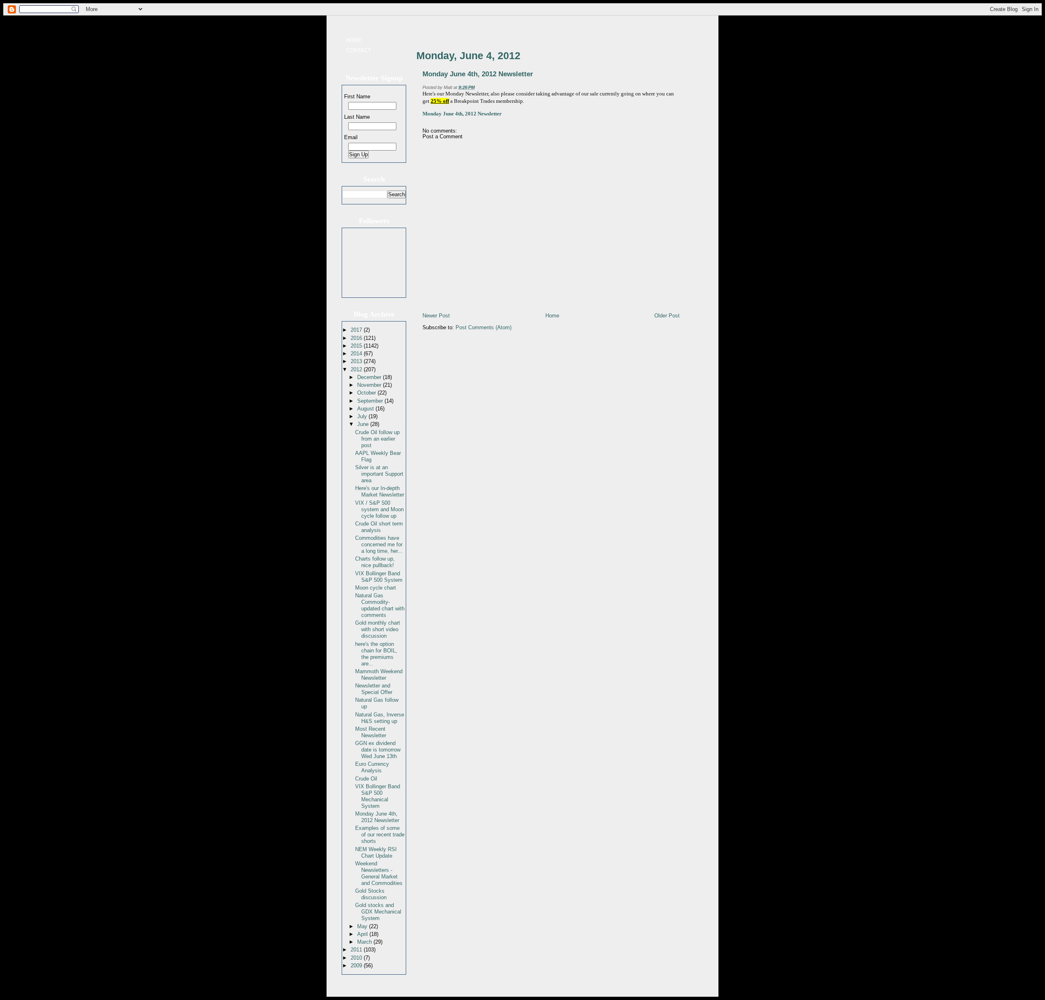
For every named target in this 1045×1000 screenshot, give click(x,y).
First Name (357, 96)
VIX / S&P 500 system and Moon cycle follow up (379, 509)
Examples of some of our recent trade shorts (380, 834)
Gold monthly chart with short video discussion (377, 629)
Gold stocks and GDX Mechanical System (378, 911)
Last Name (357, 117)
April (363, 934)
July (363, 416)
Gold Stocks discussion (371, 894)
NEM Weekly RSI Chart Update (376, 852)
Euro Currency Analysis (372, 767)
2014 (357, 353)
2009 (357, 965)
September (371, 401)
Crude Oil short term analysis (379, 527)
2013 (357, 361)
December (370, 377)
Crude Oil (366, 779)
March (365, 942)
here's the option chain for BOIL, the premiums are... (376, 654)
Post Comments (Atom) (483, 327)
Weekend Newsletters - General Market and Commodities (378, 873)
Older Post (667, 316)
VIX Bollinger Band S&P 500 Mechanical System (377, 796)
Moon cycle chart (375, 588)
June (363, 424)
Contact (358, 50)
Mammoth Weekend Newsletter (378, 674)
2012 (357, 369)
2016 (357, 338)
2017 (357, 330)
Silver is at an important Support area (379, 473)
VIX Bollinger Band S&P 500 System (378, 576)
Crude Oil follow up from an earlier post (377, 438)
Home (354, 40)
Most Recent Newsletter (370, 732)
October (367, 393)
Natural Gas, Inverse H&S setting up (379, 718)
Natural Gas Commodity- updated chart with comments (380, 605)
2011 (357, 950)
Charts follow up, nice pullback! (375, 562)
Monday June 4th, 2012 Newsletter (377, 817)
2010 (357, 958)
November (370, 385)
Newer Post (436, 316)
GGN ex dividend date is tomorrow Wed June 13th (377, 749)
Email (351, 137)
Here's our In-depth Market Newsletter (379, 491)
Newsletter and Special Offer (373, 689)
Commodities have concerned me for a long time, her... (378, 544)
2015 (357, 346)
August (366, 409)
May (363, 926)
